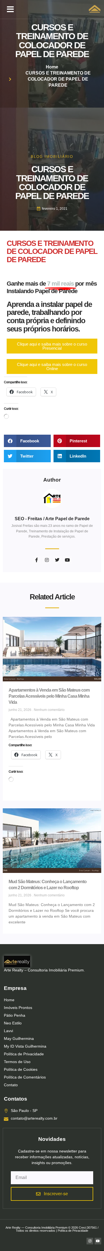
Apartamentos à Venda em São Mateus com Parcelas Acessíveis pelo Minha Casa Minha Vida (49, 696)
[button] (10, 9)
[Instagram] (90, 1241)
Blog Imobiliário (52, 157)
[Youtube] (98, 1241)
